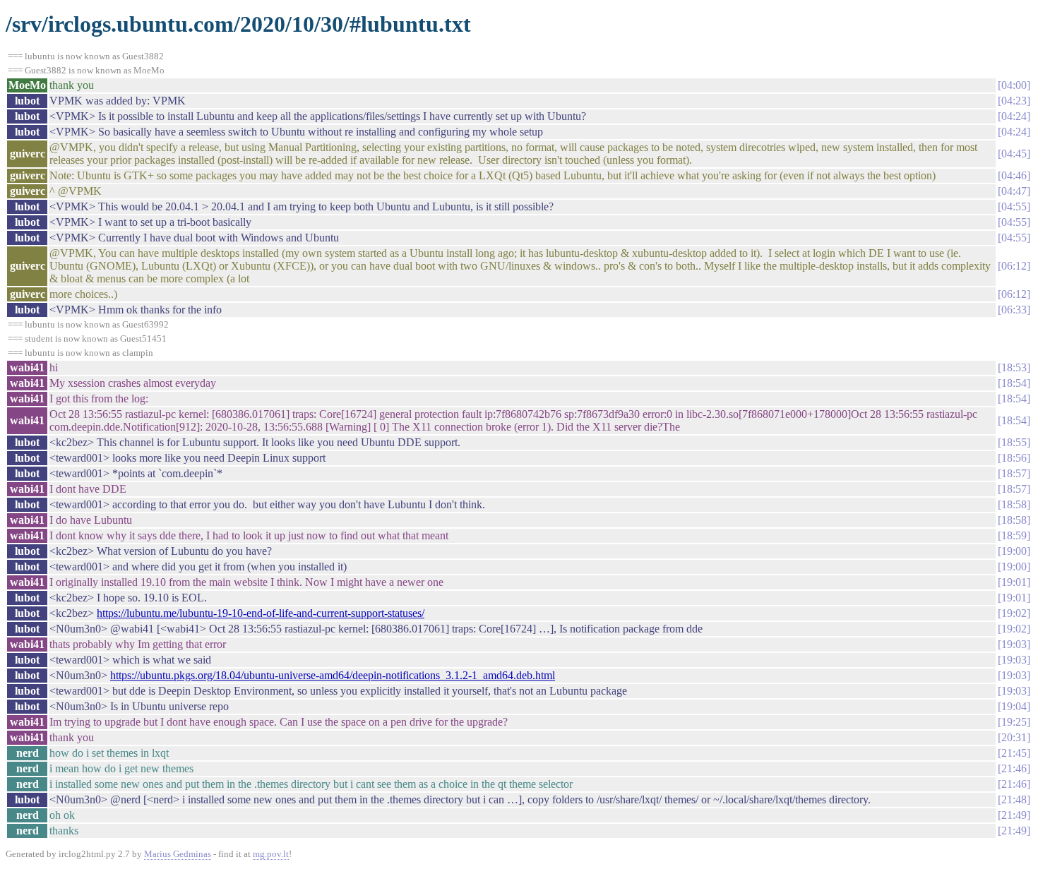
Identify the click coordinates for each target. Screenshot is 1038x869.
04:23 (1014, 101)
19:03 (1014, 644)
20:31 (1014, 737)
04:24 (1014, 116)
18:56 (1014, 458)
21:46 (1014, 768)
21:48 (1014, 799)
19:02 (1014, 613)
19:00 (1014, 551)
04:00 (1014, 85)
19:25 (1014, 722)
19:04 (1014, 706)
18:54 (1014, 383)
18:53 (1014, 367)
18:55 (1014, 442)
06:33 (1014, 310)
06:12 (1014, 266)
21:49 (1014, 815)
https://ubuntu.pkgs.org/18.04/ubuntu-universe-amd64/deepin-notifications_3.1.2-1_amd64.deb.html (332, 675)
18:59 (1014, 535)
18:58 (1014, 504)
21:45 (1014, 753)
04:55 (1014, 206)
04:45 (1014, 154)
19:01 (1014, 582)
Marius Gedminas (177, 854)
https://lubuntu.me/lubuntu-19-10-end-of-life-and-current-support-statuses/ (260, 613)
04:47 (1014, 191)
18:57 (1014, 473)
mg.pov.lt (271, 854)
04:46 (1014, 175)
